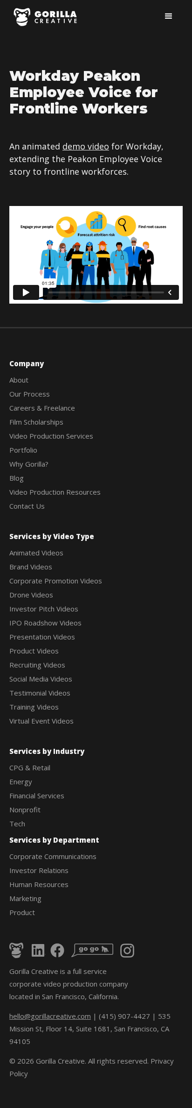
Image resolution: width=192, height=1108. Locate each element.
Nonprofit (25, 809)
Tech (17, 823)
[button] (169, 16)
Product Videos (34, 650)
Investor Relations (39, 870)
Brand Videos (30, 566)
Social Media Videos (40, 678)
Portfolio (23, 450)
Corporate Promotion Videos (55, 580)
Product (22, 912)
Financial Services (36, 795)
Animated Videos (36, 552)
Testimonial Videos (39, 692)
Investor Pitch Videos (43, 608)
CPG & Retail (29, 767)
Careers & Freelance (42, 407)
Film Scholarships (36, 421)
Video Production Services (51, 435)
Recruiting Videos (37, 664)
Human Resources (39, 884)
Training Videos (34, 706)
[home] (45, 17)
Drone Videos (31, 594)
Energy (20, 781)
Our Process (29, 393)
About (18, 379)
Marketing (25, 898)
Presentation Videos (42, 636)
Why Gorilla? (28, 464)
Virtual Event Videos (41, 720)
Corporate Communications (52, 856)
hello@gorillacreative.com (50, 1016)
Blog (16, 478)
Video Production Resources (55, 492)
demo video (85, 146)
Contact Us (27, 506)
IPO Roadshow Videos (45, 622)
